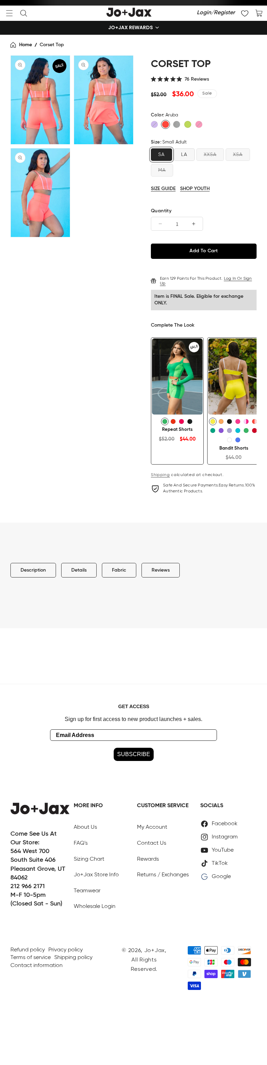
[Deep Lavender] (237, 439)
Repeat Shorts (177, 429)
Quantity (161, 210)
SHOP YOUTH (195, 188)
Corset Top (52, 44)
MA (162, 170)
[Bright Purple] (154, 124)
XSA (238, 154)
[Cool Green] (164, 421)
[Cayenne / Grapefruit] (254, 421)
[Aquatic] (237, 430)
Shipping (160, 475)
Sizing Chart (89, 859)
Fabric (119, 570)
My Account (152, 827)
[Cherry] (254, 430)
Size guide (163, 188)
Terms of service (30, 957)
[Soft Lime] (187, 124)
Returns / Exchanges (163, 875)
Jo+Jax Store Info (96, 875)
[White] (229, 439)
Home (25, 44)
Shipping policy (73, 957)
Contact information (36, 965)
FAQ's (81, 843)
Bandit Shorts (233, 448)
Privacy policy (65, 950)
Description (33, 570)
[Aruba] (165, 124)
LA (184, 154)
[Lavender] (229, 430)
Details (79, 570)
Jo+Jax (154, 950)
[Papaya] (221, 421)
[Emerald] (212, 430)
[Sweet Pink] (198, 124)
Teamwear (87, 891)
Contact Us (151, 843)
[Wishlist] (245, 13)
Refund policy (27, 950)
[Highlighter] (212, 421)
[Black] (176, 124)
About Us (85, 827)
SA (161, 154)
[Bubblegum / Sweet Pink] (246, 421)
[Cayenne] (173, 421)
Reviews (161, 570)
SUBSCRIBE (133, 754)
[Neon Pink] (237, 421)
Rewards (148, 859)
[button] (9, 13)
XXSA (210, 154)
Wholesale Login (94, 906)
